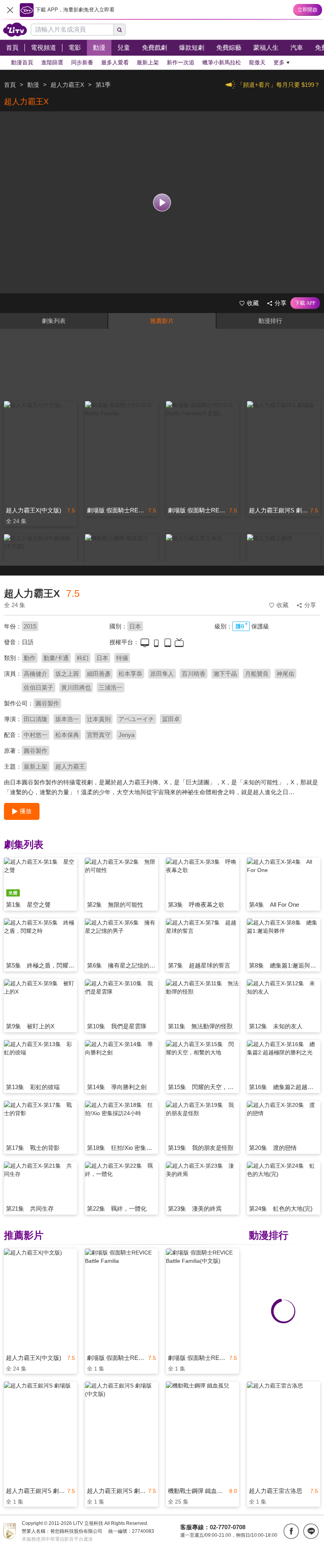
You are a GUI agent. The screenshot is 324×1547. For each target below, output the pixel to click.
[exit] (10, 10)
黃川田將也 (76, 687)
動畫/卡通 (56, 657)
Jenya (126, 734)
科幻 (83, 657)
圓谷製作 (47, 703)
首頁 (10, 84)
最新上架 (35, 766)
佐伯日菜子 (38, 687)
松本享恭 (130, 673)
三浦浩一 (110, 687)
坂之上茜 (67, 673)
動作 (30, 657)
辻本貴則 (99, 719)
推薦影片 (162, 320)
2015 (30, 626)
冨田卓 (171, 719)
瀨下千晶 (225, 673)
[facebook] (291, 1531)
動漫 (33, 84)
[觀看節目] (162, 202)
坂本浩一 (67, 719)
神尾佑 (285, 673)
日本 (135, 626)
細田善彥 (99, 673)
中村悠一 (35, 734)
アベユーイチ (136, 719)
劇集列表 (54, 320)
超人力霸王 (70, 766)
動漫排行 (270, 320)
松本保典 (67, 734)
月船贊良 (257, 673)
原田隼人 (162, 673)
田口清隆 (35, 719)
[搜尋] (120, 30)
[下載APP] (305, 303)
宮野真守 (99, 734)
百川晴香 (193, 673)
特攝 (122, 657)
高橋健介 (35, 673)
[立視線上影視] (15, 30)
